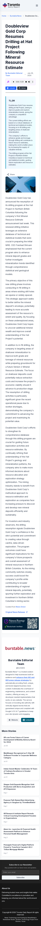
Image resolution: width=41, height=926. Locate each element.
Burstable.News (16, 16)
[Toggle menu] (37, 5)
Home (4, 16)
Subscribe (20, 877)
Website (14, 720)
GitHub (23, 88)
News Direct (21, 607)
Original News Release (15, 612)
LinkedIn (12, 88)
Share (12, 174)
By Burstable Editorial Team (13, 74)
